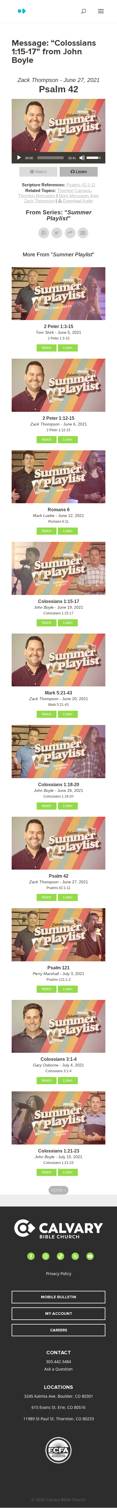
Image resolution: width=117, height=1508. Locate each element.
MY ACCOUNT (58, 1313)
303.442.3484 (58, 1361)
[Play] (19, 158)
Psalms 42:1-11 (80, 184)
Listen (81, 171)
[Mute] (82, 158)
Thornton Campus (74, 190)
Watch (41, 171)
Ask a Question (58, 1369)
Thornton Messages (36, 195)
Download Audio (78, 200)
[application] (58, 157)
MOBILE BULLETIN (58, 1297)
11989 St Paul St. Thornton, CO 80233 (58, 1418)
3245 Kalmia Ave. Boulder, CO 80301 (58, 1396)
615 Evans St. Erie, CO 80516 (58, 1407)
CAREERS (58, 1330)
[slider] (50, 157)
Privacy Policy (58, 1273)
